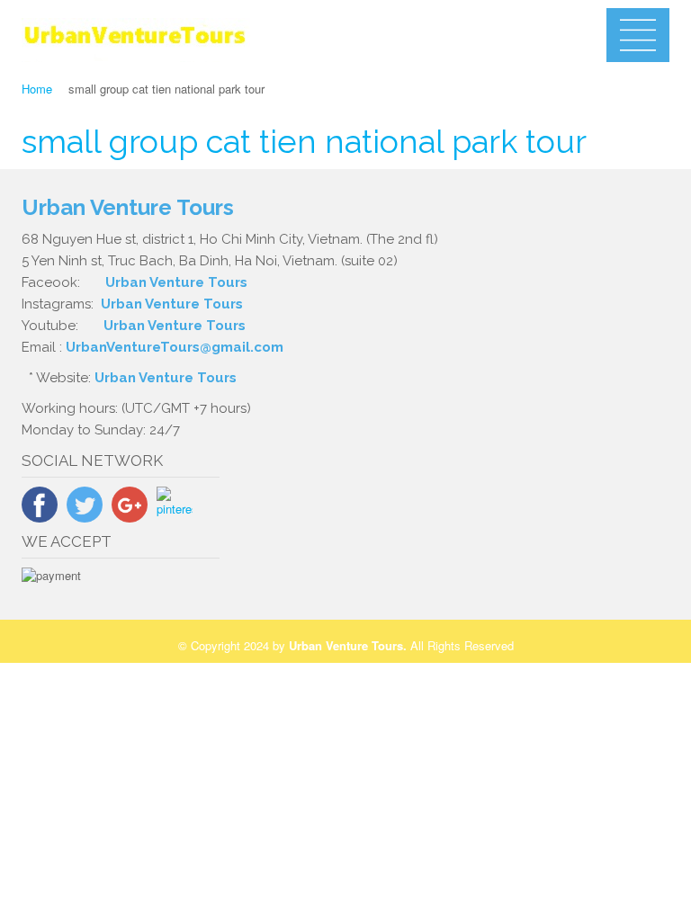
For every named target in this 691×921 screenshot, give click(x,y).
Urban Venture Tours (176, 282)
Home (37, 88)
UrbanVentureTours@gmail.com (174, 347)
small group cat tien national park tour (304, 141)
